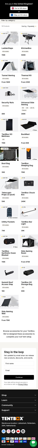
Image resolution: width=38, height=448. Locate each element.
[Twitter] (23, 431)
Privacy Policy (23, 384)
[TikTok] (13, 431)
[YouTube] (18, 431)
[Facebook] (4, 431)
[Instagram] (8, 431)
